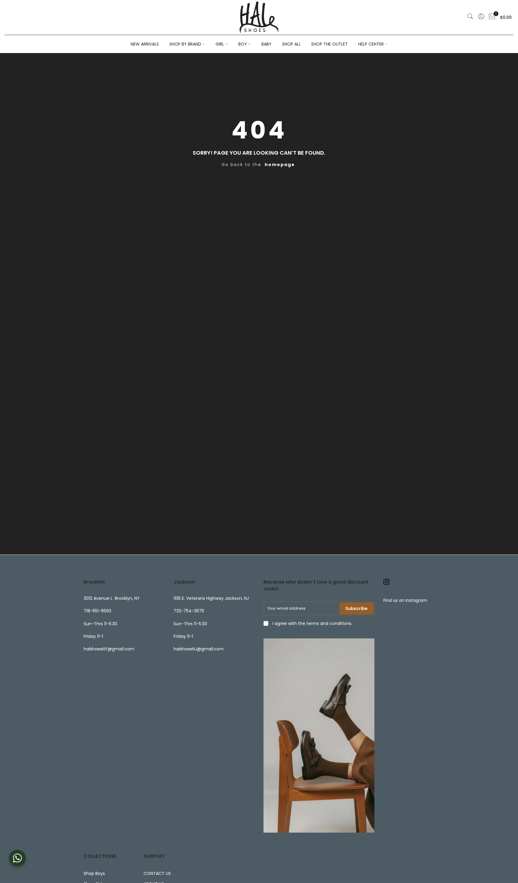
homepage (280, 165)
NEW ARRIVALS (145, 44)
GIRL (220, 44)
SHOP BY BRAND (185, 44)
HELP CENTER (371, 44)
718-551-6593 (97, 611)
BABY (266, 44)
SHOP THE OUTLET (329, 44)
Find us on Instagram (405, 600)
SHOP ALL (291, 44)
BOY (242, 44)
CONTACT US (157, 873)
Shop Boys (94, 873)
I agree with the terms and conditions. (311, 623)
